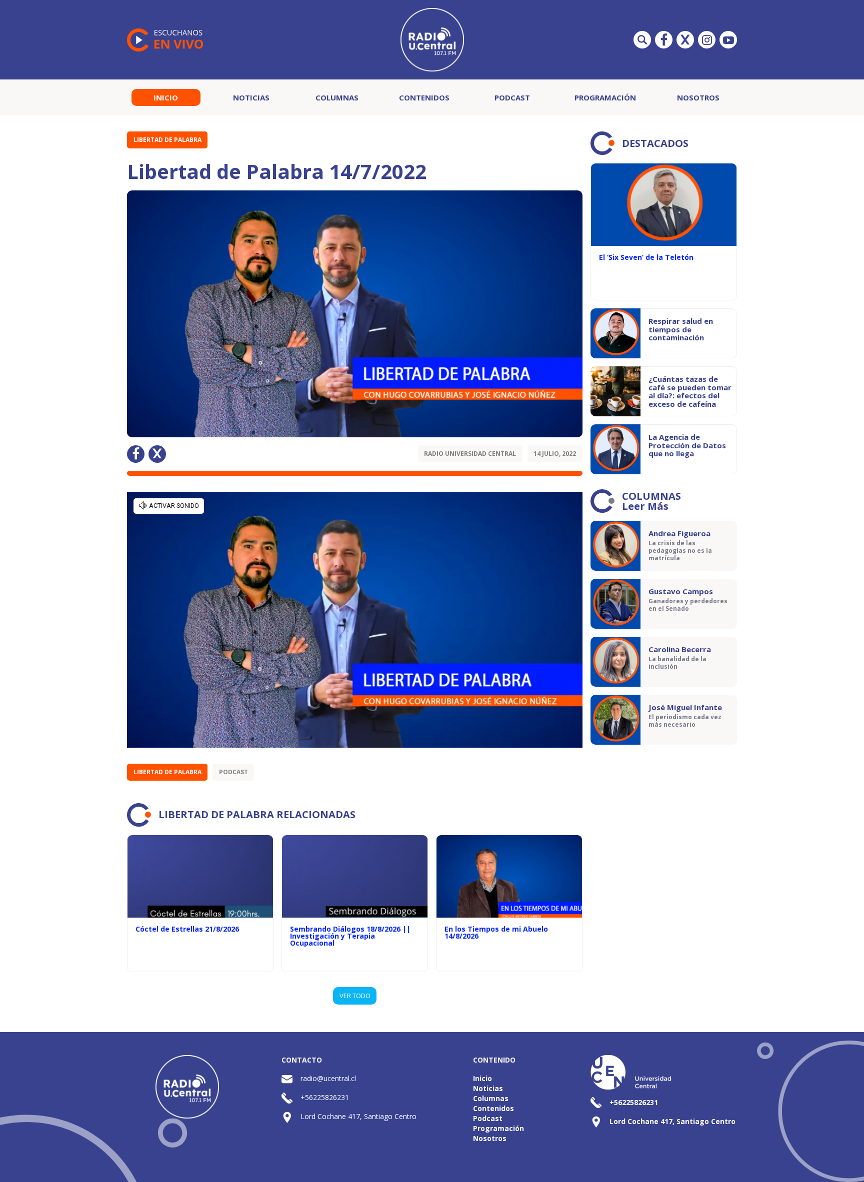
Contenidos (424, 97)
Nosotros (698, 97)
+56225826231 (324, 1097)
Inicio (166, 97)
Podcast (512, 97)
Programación (605, 97)
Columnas (337, 97)
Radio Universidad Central (470, 453)
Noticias (251, 97)
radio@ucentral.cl (328, 1078)
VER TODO (355, 995)
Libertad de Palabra (168, 139)
